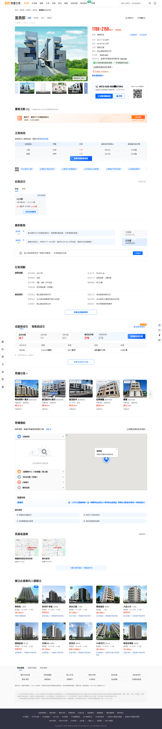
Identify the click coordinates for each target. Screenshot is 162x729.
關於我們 (52, 713)
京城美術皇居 (136, 679)
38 (18, 409)
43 (72, 409)
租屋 (41, 3)
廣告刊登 (62, 713)
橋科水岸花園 (25, 675)
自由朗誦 (114, 679)
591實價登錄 (75, 717)
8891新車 (52, 721)
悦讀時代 (70, 679)
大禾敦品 (92, 679)
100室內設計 (99, 717)
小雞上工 (91, 721)
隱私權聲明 (110, 713)
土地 (47, 3)
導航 (48, 429)
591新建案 (46, 717)
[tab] (16, 188)
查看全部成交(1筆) (81, 362)
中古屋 (34, 3)
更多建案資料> (98, 76)
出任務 (82, 721)
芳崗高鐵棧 (47, 675)
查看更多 (142, 534)
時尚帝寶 (114, 675)
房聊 (120, 96)
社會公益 (81, 713)
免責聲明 (90, 713)
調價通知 (134, 35)
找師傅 (99, 721)
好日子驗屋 (109, 721)
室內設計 (83, 3)
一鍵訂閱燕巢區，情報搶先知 (81, 568)
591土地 (56, 717)
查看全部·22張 (79, 78)
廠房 (66, 3)
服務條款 (100, 713)
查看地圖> (123, 59)
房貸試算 (144, 35)
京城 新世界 (136, 675)
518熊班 (73, 721)
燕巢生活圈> (104, 55)
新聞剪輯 (71, 713)
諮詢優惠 (138, 117)
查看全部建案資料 (81, 312)
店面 (54, 3)
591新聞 (65, 717)
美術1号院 (92, 675)
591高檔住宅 (87, 717)
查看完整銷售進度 (81, 158)
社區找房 (74, 3)
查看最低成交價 (136, 336)
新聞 (93, 3)
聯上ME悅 (69, 675)
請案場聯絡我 (105, 96)
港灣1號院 (25, 679)
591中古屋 (35, 717)
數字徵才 (120, 713)
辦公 (60, 3)
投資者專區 (42, 713)
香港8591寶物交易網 (132, 717)
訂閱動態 (138, 253)
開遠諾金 (47, 679)
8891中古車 (63, 721)
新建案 (26, 3)
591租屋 (25, 717)
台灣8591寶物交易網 (114, 717)
